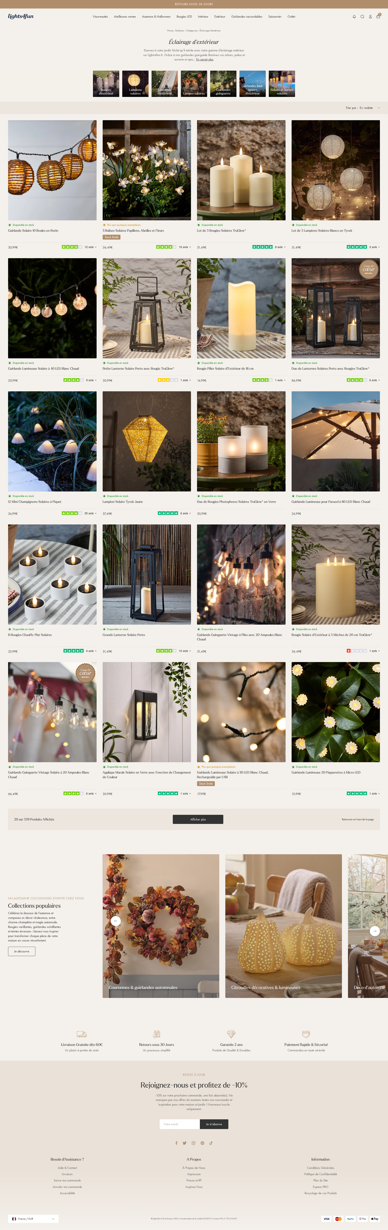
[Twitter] (184, 1143)
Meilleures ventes (125, 16)
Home (170, 30)
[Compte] (370, 17)
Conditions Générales (320, 1168)
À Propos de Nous (193, 1168)
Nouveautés (100, 16)
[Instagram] (193, 1143)
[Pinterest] (202, 1143)
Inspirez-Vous (194, 1187)
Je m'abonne (214, 1124)
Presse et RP (194, 1180)
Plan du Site (320, 1180)
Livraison (67, 1174)
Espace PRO (320, 1187)
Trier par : (352, 108)
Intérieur (203, 16)
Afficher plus (198, 819)
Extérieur (219, 16)
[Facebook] (176, 1143)
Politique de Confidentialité (320, 1174)
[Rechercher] (362, 17)
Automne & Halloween (156, 16)
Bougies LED (184, 16)
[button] (354, 17)
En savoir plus (204, 59)
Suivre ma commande (67, 1180)
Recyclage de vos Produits (321, 1193)
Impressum (194, 1174)
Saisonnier (275, 16)
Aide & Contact (67, 1168)
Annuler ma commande (67, 1187)
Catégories (192, 30)
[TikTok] (211, 1143)
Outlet (291, 16)
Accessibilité (67, 1193)
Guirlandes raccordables (246, 16)
